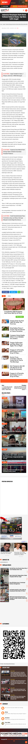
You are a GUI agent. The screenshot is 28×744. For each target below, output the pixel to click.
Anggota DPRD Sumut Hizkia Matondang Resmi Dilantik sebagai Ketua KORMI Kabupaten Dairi (18, 698)
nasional (9, 296)
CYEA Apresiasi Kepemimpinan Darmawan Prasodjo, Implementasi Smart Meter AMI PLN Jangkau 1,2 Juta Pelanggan (14, 406)
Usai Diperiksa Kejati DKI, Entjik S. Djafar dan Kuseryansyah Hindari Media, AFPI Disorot (18, 590)
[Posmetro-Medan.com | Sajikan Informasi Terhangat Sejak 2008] (14, 736)
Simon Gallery (7, 722)
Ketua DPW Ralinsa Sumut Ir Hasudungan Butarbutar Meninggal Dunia (17, 583)
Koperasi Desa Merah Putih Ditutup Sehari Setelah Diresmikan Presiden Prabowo (14, 151)
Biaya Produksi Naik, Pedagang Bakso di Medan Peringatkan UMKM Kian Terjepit (18, 576)
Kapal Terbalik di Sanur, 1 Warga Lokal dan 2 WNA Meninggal (13, 457)
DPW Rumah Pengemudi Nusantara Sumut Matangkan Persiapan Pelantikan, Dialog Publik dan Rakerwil (18, 598)
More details (20, 316)
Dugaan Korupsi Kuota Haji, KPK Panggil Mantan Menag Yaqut (13, 445)
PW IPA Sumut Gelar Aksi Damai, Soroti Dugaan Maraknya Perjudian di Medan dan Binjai (18, 690)
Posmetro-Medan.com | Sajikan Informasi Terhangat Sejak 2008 (17, 740)
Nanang (6, 712)
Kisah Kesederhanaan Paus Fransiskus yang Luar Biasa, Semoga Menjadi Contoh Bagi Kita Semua (14, 217)
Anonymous (7, 718)
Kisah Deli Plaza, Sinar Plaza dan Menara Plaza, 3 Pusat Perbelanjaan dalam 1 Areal (18, 569)
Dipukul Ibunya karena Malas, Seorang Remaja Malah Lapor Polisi (14, 432)
